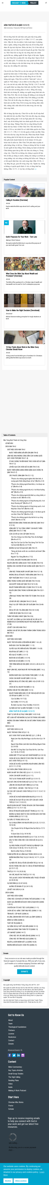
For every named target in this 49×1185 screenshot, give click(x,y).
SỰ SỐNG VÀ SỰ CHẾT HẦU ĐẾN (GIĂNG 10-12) (22, 926)
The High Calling (14, 1077)
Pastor (10, 1106)
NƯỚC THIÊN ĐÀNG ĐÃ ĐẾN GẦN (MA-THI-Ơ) (23, 453)
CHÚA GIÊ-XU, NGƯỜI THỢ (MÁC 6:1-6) (21, 687)
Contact (11, 1040)
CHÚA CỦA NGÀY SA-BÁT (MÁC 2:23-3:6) (22, 678)
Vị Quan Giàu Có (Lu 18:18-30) (21, 834)
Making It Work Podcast (17, 1090)
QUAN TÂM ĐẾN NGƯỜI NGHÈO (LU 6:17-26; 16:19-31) (26, 837)
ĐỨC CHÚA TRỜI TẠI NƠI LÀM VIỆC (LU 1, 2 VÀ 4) (25, 735)
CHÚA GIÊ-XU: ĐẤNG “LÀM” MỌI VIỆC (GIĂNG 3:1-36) (24, 911)
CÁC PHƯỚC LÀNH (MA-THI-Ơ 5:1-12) (21, 475)
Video (10, 1084)
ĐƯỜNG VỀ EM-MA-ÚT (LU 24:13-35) (21, 886)
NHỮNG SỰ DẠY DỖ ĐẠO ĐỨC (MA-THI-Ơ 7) (23, 548)
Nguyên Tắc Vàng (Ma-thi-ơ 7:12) (22, 557)
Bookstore (12, 1037)
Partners (11, 1030)
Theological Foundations (17, 1027)
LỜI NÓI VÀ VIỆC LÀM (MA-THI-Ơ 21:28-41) (23, 601)
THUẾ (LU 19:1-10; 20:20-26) (16, 871)
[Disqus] (24, 402)
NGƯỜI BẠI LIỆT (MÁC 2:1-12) (18, 652)
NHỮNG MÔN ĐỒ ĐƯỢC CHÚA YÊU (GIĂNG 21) (22, 945)
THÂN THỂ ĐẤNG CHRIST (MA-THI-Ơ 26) (20, 616)
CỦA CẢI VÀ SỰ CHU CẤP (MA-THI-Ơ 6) (22, 534)
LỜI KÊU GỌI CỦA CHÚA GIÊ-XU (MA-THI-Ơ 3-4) (24, 467)
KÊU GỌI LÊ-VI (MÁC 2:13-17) (18, 655)
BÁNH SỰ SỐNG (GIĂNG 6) (15, 920)
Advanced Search (14, 1050)
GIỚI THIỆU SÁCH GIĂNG (15, 896)
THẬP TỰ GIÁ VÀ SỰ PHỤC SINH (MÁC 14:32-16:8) (23, 714)
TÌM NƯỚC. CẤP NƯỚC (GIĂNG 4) (17, 914)
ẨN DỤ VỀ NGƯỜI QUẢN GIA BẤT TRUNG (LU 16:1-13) (26, 811)
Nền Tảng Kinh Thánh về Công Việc (15, 440)
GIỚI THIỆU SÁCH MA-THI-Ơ (16, 450)
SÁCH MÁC (9, 636)
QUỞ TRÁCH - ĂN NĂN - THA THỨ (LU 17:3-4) (23, 788)
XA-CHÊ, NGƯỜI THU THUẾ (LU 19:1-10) (22, 875)
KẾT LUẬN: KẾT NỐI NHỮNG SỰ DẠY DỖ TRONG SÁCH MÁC (26, 717)
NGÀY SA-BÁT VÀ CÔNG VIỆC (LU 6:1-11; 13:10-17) (23, 772)
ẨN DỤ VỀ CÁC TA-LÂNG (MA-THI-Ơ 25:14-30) (24, 610)
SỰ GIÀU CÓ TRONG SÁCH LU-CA (18, 820)
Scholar (11, 1109)
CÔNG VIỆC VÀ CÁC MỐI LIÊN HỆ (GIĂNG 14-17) (24, 936)
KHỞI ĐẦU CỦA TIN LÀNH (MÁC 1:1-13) (21, 645)
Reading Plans (13, 1080)
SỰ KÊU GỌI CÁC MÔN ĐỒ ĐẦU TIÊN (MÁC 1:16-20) (25, 648)
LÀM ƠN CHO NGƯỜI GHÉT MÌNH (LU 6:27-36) (23, 785)
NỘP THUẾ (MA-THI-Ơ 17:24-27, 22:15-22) (22, 578)
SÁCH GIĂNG (9, 893)
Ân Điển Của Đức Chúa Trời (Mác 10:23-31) (25, 705)
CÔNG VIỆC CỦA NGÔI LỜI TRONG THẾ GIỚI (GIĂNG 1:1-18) (26, 899)
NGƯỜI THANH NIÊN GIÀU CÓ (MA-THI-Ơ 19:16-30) (25, 587)
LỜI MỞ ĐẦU (9, 443)
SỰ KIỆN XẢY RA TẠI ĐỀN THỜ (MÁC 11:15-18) (24, 708)
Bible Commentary (15, 1067)
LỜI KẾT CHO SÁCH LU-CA (15, 889)
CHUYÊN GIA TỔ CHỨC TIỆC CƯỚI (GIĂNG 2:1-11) (23, 907)
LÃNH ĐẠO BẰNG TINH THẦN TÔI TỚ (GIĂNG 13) (22, 929)
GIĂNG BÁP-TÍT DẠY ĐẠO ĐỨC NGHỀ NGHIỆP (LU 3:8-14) (27, 755)
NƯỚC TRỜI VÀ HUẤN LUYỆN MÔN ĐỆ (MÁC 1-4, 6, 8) (24, 642)
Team (10, 1023)
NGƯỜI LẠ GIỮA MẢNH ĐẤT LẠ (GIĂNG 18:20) (21, 942)
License (11, 1034)
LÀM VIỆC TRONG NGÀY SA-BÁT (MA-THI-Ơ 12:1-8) (25, 572)
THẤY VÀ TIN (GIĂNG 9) (14, 923)
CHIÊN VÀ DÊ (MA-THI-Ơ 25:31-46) (20, 613)
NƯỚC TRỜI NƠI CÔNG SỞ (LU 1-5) (18, 732)
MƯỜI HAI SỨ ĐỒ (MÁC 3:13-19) (19, 658)
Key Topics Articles (15, 1070)
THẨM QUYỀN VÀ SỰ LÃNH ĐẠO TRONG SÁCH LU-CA (24, 854)
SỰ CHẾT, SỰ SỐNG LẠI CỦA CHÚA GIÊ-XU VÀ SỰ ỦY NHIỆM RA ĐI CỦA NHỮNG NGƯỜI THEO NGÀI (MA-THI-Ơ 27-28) (25, 621)
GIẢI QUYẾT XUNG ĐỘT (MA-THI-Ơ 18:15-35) (23, 584)
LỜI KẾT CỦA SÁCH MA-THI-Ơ (16, 627)
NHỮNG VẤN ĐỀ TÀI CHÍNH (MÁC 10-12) (20, 690)
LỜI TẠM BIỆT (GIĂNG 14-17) (16, 932)
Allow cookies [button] (21, 1181)
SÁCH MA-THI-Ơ (10, 446)
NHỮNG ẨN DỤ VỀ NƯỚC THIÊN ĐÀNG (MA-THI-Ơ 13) (26, 575)
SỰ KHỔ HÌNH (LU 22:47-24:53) (17, 883)
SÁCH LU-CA (9, 726)
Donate (24, 971)
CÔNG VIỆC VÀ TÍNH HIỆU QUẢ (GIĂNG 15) (22, 939)
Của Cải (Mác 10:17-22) (19, 699)
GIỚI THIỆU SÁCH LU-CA (15, 729)
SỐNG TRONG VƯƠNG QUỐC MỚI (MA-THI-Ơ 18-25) (23, 581)
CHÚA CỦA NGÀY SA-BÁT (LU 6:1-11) (21, 776)
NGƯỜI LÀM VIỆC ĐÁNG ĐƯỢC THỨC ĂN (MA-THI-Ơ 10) (25, 563)
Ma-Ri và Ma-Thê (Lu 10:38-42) (21, 851)
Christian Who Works (15, 1102)
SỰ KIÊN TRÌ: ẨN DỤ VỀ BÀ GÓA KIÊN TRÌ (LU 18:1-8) (26, 863)
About (10, 1020)
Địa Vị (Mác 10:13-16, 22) (19, 702)
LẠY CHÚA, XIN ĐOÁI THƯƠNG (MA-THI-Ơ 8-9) (22, 560)
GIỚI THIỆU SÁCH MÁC (14, 639)
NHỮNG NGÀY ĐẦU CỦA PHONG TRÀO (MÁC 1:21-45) (26, 675)
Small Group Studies (15, 1074)
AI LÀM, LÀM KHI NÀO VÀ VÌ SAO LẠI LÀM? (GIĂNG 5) (24, 917)
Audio (10, 1087)
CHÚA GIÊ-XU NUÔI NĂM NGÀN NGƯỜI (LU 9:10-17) (25, 797)
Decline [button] (8, 1181)
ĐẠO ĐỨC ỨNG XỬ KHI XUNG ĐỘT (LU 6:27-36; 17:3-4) (24, 782)
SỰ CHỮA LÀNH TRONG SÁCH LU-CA (19, 769)
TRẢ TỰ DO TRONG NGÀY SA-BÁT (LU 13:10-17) (24, 779)
